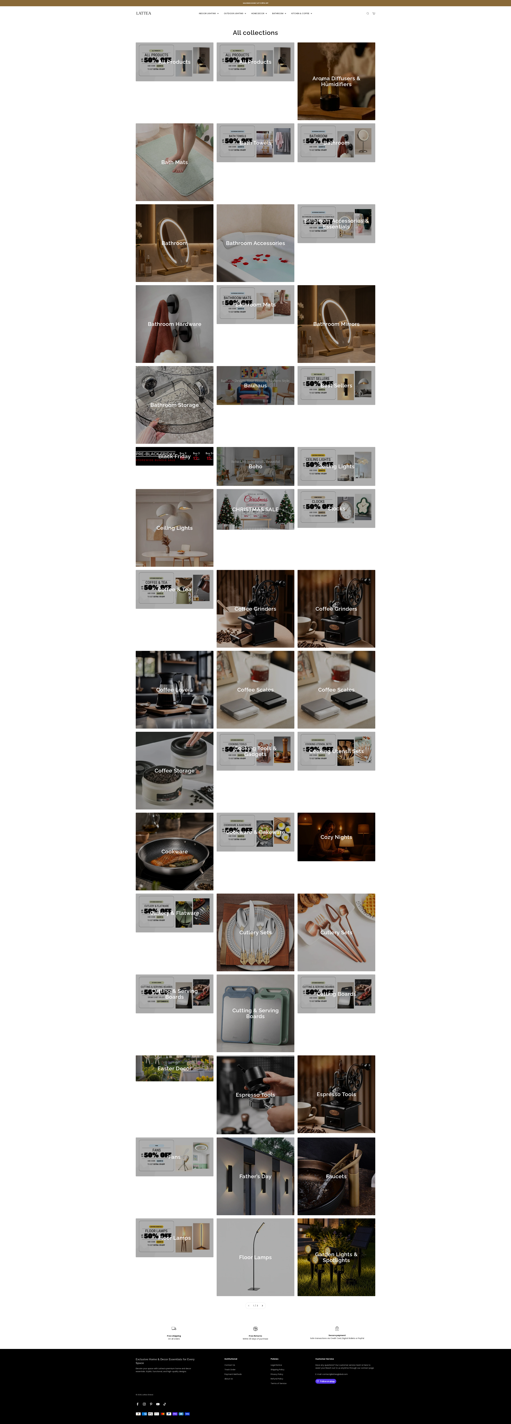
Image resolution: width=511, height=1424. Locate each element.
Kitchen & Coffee (300, 13)
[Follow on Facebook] (137, 1404)
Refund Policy (277, 1378)
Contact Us (229, 1365)
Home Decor (257, 13)
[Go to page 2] (262, 1306)
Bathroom (277, 13)
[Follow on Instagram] (144, 1404)
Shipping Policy (277, 1369)
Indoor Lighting (207, 13)
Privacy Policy (277, 1374)
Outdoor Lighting (233, 13)
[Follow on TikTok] (164, 1404)
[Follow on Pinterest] (151, 1404)
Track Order (230, 1369)
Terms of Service (279, 1383)
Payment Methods (233, 1374)
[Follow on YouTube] (158, 1404)
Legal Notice (276, 1365)
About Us (228, 1378)
